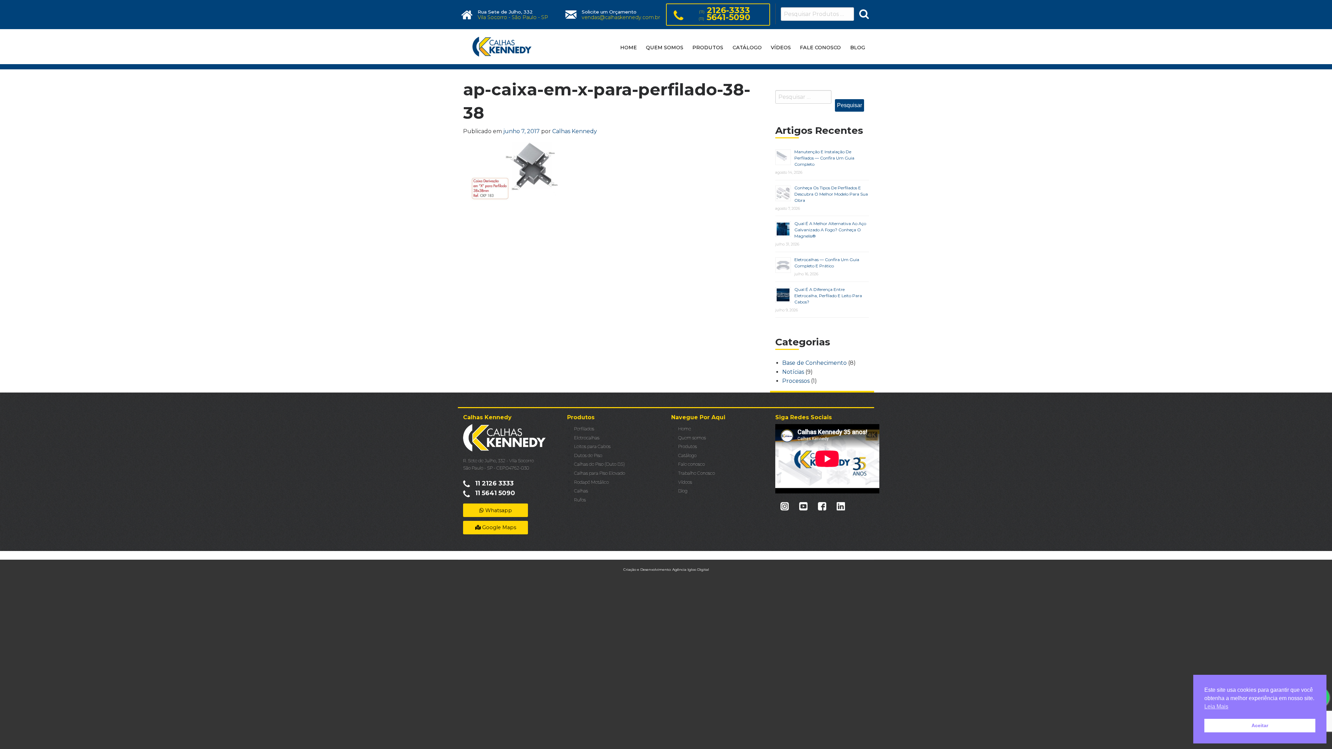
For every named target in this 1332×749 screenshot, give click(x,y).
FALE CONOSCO (820, 47)
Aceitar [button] (1260, 725)
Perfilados (584, 428)
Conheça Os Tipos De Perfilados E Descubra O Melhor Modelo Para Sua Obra (831, 194)
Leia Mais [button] (1216, 706)
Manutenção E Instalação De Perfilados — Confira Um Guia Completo (824, 158)
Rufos (580, 499)
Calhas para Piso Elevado (599, 473)
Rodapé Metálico (591, 482)
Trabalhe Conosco (696, 473)
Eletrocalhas (586, 437)
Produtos (687, 446)
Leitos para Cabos (592, 446)
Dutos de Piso (588, 455)
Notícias (793, 372)
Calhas (581, 490)
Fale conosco (691, 464)
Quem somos (692, 437)
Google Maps (498, 527)
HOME (628, 47)
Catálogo (687, 455)
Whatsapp (498, 510)
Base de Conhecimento (814, 363)
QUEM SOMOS (664, 47)
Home (684, 428)
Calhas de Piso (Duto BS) (599, 464)
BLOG (857, 47)
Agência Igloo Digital (690, 569)
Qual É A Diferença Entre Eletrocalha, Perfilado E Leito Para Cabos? (828, 295)
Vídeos (685, 482)
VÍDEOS (781, 47)
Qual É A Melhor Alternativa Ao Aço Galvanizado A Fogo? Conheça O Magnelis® (830, 230)
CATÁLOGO (747, 47)
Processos (796, 381)
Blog (683, 490)
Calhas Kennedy (574, 131)
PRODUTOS (707, 47)
